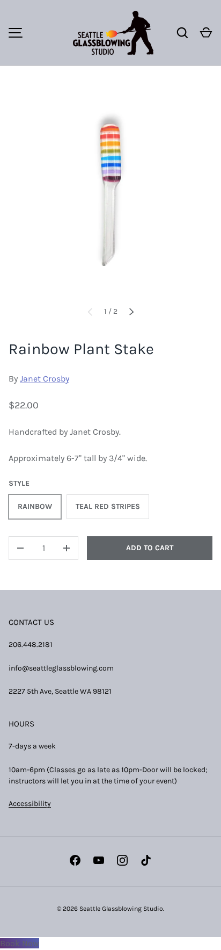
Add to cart (149, 547)
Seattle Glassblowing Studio (121, 908)
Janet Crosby (44, 378)
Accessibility (30, 803)
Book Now (19, 943)
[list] (110, 194)
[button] (206, 33)
